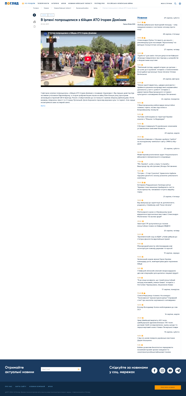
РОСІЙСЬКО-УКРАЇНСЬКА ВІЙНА (120, 3)
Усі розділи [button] (30, 3)
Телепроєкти (43, 3)
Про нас (8, 386)
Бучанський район (82, 8)
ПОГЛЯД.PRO (100, 3)
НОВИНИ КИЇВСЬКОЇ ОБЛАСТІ (80, 3)
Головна (36, 8)
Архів (63, 3)
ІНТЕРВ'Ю (55, 3)
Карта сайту (20, 386)
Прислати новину (168, 387)
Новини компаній (37, 386)
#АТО (43, 106)
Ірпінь (95, 8)
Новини (46, 8)
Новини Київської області (62, 8)
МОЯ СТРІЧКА (166, 3)
